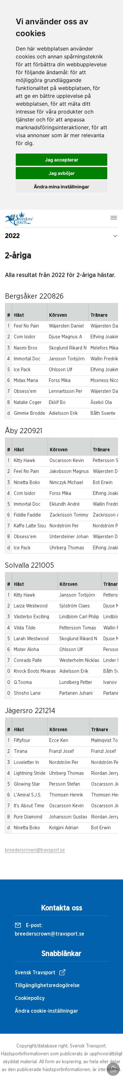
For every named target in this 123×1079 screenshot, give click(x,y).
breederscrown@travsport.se (35, 850)
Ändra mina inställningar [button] (61, 186)
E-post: (49, 930)
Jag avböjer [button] (62, 173)
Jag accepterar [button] (61, 159)
